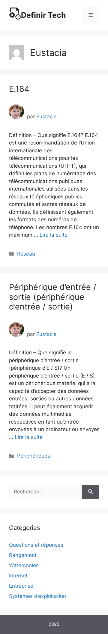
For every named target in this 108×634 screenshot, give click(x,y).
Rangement (23, 555)
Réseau (26, 254)
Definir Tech (43, 15)
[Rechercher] (90, 492)
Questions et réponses (36, 545)
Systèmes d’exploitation (37, 596)
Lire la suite (54, 235)
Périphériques (33, 456)
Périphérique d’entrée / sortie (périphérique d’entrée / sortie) (52, 297)
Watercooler (23, 565)
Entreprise (21, 586)
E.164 (19, 89)
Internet (18, 576)
